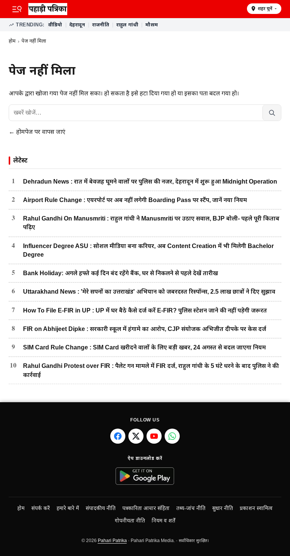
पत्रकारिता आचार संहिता (146, 508)
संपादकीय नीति (101, 508)
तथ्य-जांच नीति (190, 508)
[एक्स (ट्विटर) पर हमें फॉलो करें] (135, 436)
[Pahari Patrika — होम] (135, 9)
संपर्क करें (40, 508)
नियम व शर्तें (163, 521)
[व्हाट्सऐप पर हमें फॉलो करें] (172, 436)
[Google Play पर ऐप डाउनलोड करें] (145, 476)
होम (12, 41)
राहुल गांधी (127, 25)
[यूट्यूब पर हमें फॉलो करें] (154, 436)
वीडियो (55, 25)
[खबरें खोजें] (271, 113)
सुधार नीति (222, 508)
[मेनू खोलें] (17, 9)
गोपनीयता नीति (130, 521)
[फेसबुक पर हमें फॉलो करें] (117, 436)
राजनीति (100, 25)
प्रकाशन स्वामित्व (256, 508)
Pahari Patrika (112, 540)
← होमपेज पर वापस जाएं (37, 132)
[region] (164, 24)
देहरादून (77, 25)
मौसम (151, 25)
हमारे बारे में (68, 508)
